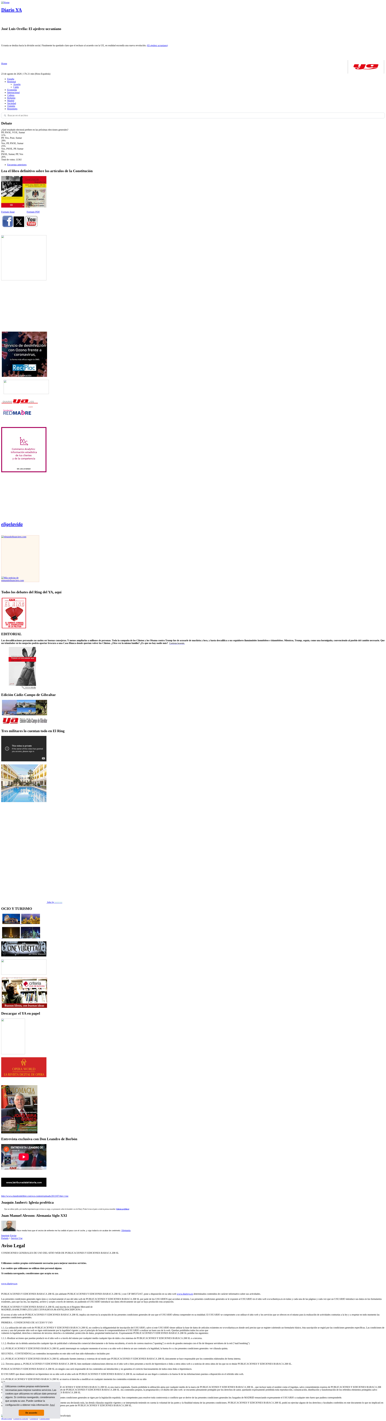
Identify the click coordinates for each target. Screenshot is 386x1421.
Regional (11, 81)
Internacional (13, 92)
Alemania (125, 1230)
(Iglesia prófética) (122, 1209)
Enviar (13, 1235)
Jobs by (54, 902)
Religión (11, 98)
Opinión (11, 106)
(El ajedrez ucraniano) (157, 45)
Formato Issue (8, 212)
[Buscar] (5, 115)
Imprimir (5, 1235)
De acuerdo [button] (31, 1413)
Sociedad (11, 103)
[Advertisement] (23, 306)
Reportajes (12, 108)
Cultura (10, 95)
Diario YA (11, 10)
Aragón (17, 84)
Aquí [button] (52, 1405)
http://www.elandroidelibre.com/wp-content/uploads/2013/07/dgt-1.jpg (34, 1196)
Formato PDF (33, 212)
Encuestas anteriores (17, 164)
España (10, 79)
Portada (4, 1238)
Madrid (10, 100)
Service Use (16, 1238)
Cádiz (16, 87)
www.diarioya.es (9, 1283)
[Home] (5, 2)
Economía (12, 89)
